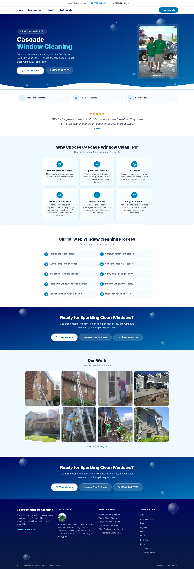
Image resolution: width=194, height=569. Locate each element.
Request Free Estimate (95, 337)
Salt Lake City (146, 548)
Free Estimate (101, 3)
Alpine (143, 515)
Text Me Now (32, 70)
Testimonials (66, 10)
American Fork (146, 519)
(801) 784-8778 (122, 3)
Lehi (142, 531)
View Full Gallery (95, 446)
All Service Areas (147, 553)
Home (20, 10)
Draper (143, 523)
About (50, 10)
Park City (144, 540)
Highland (144, 527)
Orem (142, 536)
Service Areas (34, 10)
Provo (143, 544)
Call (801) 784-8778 (59, 70)
